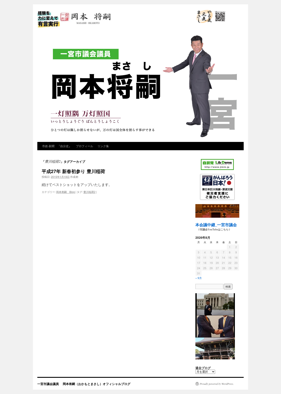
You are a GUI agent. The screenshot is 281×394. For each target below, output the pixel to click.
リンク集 (103, 146)
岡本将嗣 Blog (65, 192)
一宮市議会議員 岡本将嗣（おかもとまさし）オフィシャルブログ (83, 384)
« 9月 (198, 278)
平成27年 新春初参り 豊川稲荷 (73, 171)
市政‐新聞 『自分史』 (57, 146)
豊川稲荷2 (89, 192)
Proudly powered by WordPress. (217, 383)
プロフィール (84, 146)
